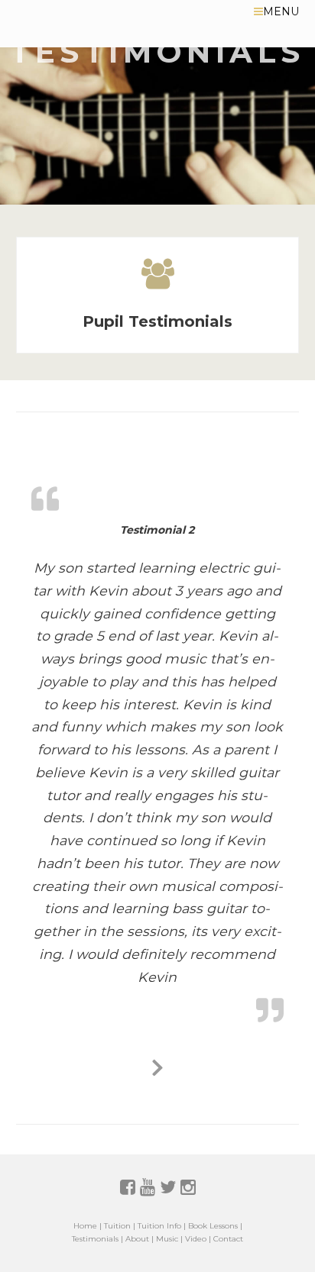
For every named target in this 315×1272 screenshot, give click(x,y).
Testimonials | (97, 1239)
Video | (198, 1239)
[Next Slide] (157, 1065)
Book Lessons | (215, 1226)
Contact (228, 1239)
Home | (87, 1226)
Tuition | (119, 1226)
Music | (169, 1239)
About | (139, 1239)
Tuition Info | (162, 1226)
